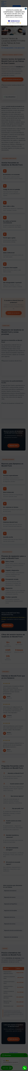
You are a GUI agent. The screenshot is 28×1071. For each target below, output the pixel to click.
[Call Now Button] (24, 1068)
